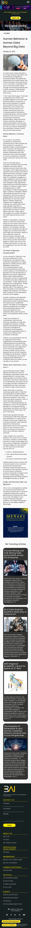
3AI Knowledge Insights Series (12, 904)
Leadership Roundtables (10, 898)
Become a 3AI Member (10, 863)
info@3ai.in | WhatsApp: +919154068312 (16, 910)
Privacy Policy (13, 919)
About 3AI (6, 836)
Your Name (6, 803)
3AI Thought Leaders (9, 842)
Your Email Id (6, 808)
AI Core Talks (7, 887)
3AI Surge (6, 852)
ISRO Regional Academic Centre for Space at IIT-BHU (15, 666)
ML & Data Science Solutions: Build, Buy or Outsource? (15, 612)
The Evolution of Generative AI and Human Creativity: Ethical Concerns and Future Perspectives (15, 731)
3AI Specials (7, 901)
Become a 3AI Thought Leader (12, 859)
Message (6, 814)
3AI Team (6, 839)
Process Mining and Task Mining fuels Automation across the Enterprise (14, 554)
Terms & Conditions (17, 919)
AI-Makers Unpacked (9, 884)
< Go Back (6, 33)
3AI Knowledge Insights (10, 878)
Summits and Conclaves (10, 894)
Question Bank (7, 870)
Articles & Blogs (8, 881)
